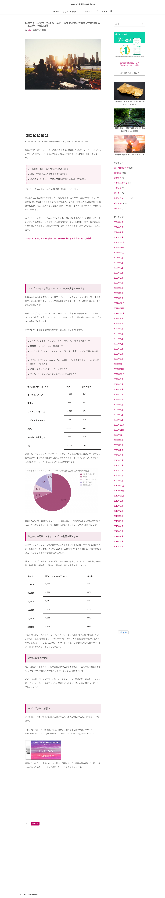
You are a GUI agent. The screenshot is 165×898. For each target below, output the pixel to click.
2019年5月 (118, 521)
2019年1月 (118, 541)
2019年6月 (118, 516)
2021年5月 (118, 400)
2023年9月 (118, 258)
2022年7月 (118, 329)
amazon (35, 823)
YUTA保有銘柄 (85, 11)
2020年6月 (118, 455)
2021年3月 (118, 410)
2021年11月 (119, 369)
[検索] (142, 24)
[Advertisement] (63, 115)
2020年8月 (118, 445)
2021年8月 (118, 384)
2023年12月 (119, 242)
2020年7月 (118, 450)
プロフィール (101, 11)
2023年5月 (118, 278)
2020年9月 (118, 440)
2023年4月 (118, 283)
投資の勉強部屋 (120, 183)
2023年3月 (118, 288)
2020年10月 (119, 435)
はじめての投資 (69, 11)
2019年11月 (119, 491)
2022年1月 (118, 359)
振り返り (118, 193)
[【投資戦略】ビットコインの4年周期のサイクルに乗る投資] (129, 91)
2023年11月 (119, 247)
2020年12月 (119, 425)
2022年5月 (118, 339)
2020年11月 (119, 430)
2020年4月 (118, 465)
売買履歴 (118, 178)
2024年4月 (118, 222)
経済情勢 (118, 203)
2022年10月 (119, 313)
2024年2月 (118, 232)
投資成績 (118, 188)
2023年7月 (118, 268)
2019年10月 (119, 496)
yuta (29, 30)
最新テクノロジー (121, 198)
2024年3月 (118, 227)
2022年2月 (118, 354)
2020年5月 (118, 460)
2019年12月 (119, 486)
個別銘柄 (118, 173)
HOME (56, 11)
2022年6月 (118, 334)
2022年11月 (119, 308)
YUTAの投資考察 (121, 168)
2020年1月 (118, 481)
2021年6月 (118, 394)
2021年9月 (118, 379)
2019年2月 (118, 536)
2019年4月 (118, 526)
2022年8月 (118, 323)
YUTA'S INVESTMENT (30, 895)
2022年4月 (118, 344)
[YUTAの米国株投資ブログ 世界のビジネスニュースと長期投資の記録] (82, 4)
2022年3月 (118, 349)
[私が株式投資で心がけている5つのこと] (129, 144)
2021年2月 (118, 415)
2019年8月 (118, 506)
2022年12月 (119, 303)
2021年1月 (118, 420)
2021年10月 (119, 374)
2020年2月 (118, 476)
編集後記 (118, 208)
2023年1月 (118, 298)
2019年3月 (118, 531)
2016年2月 (118, 546)
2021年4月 (118, 405)
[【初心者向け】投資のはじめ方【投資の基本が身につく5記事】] (129, 117)
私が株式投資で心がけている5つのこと (129, 155)
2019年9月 (118, 501)
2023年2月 (118, 293)
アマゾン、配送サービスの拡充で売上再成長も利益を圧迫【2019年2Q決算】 (58, 238)
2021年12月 (119, 364)
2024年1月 (118, 237)
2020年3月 (118, 470)
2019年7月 (118, 511)
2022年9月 (118, 318)
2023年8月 (118, 263)
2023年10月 (119, 253)
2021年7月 (118, 389)
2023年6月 (118, 273)
